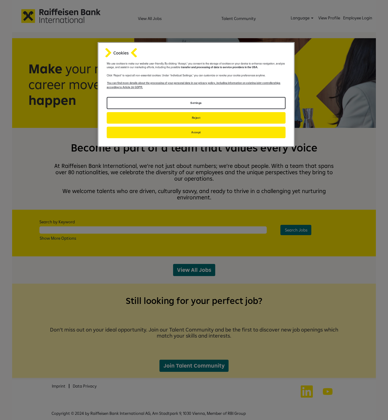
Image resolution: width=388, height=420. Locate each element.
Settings (196, 103)
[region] (196, 94)
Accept (196, 132)
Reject (196, 118)
